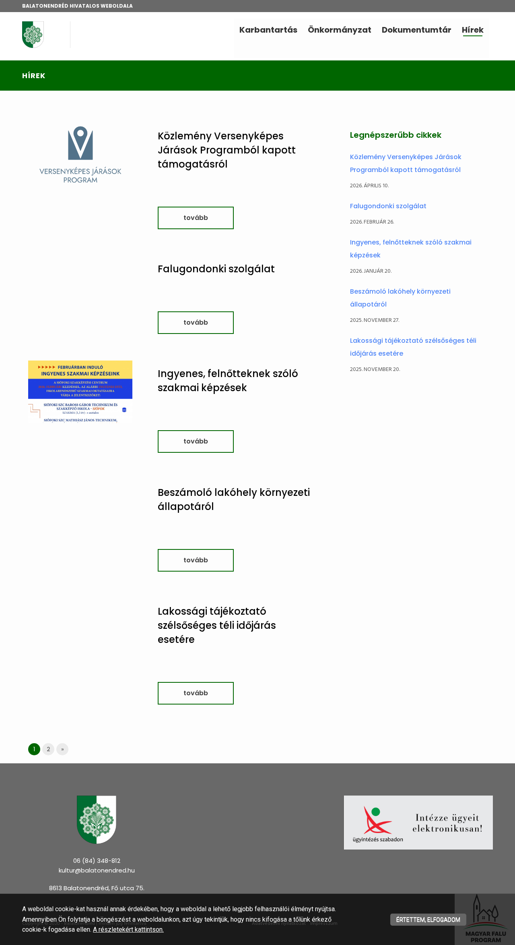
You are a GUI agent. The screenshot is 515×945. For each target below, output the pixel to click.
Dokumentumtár (416, 29)
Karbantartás (268, 29)
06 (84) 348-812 (96, 860)
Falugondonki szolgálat (216, 269)
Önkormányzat (339, 29)
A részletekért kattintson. (128, 929)
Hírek (473, 29)
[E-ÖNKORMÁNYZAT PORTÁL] (418, 823)
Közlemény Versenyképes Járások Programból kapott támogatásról (227, 150)
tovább (195, 217)
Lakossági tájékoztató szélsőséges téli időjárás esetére (217, 625)
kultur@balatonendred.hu (97, 870)
